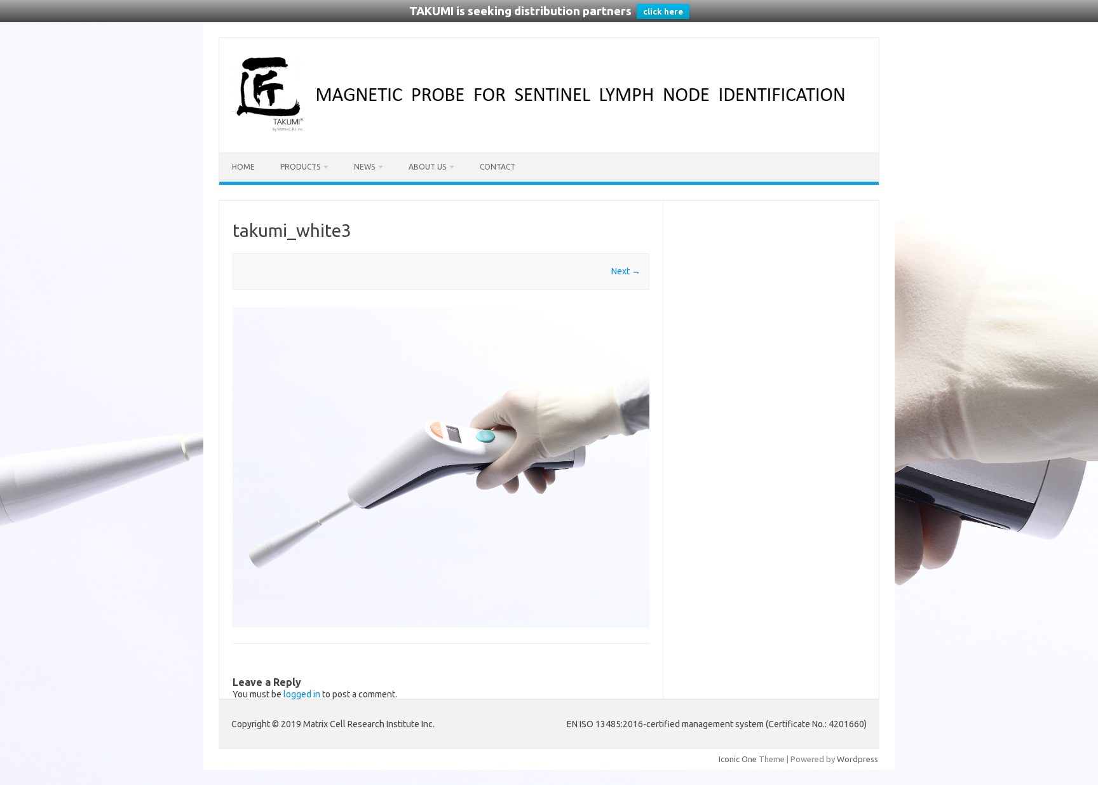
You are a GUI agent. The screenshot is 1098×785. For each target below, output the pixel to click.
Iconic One (738, 759)
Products (300, 167)
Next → (625, 271)
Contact (497, 167)
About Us (427, 167)
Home (243, 167)
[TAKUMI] (549, 131)
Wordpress (857, 759)
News (364, 167)
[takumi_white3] (441, 467)
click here (663, 11)
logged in (301, 694)
